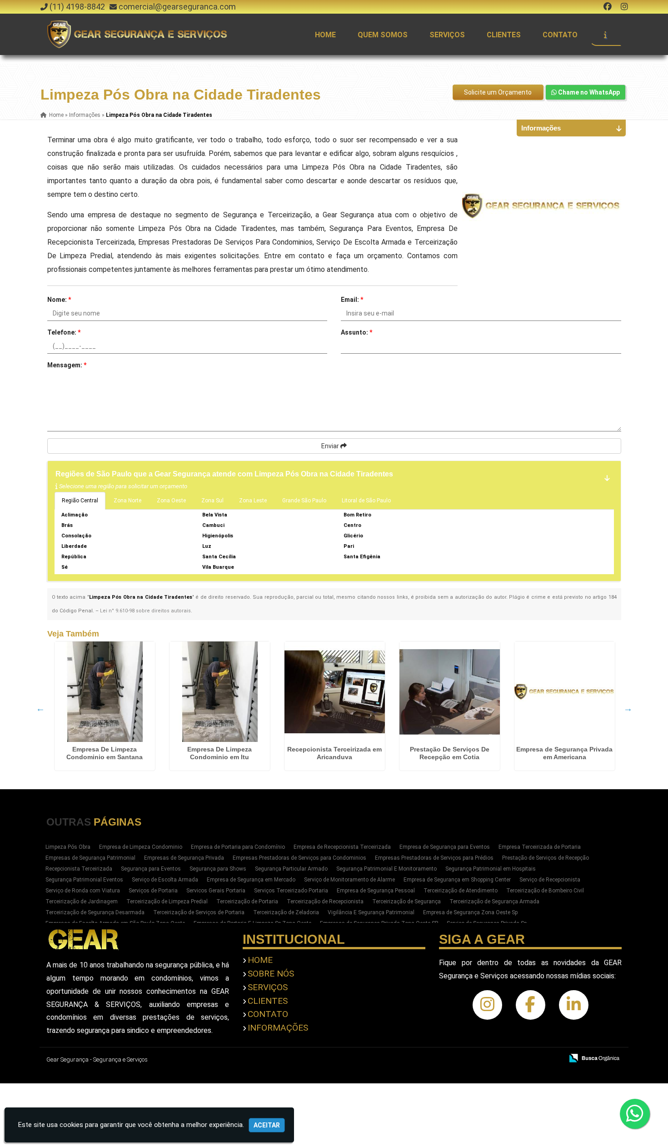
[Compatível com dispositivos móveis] (552, 1059)
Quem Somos (383, 34)
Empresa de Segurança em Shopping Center (457, 880)
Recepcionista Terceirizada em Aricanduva (334, 753)
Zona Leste (253, 500)
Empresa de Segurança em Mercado (251, 880)
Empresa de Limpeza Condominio (140, 847)
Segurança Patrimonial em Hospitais (490, 869)
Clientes (504, 34)
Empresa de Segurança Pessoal (376, 890)
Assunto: (356, 332)
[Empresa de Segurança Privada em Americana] (564, 691)
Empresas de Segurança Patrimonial (90, 858)
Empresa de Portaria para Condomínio (238, 847)
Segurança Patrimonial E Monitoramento (386, 869)
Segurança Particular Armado (291, 869)
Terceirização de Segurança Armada (494, 901)
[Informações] (605, 34)
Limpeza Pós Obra (67, 847)
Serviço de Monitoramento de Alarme (349, 880)
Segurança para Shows (217, 869)
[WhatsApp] (637, 1113)
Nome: (59, 299)
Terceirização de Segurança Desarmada (95, 912)
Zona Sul (212, 500)
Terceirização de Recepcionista (325, 901)
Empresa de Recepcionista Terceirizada (342, 847)
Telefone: (63, 332)
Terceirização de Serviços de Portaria (198, 912)
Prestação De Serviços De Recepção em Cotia (449, 753)
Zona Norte (127, 500)
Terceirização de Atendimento (461, 890)
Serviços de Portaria (153, 890)
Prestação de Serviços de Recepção (545, 858)
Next (628, 708)
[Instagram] (624, 6)
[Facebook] (607, 6)
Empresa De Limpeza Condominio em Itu (219, 753)
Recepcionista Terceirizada (78, 869)
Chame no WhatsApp (588, 92)
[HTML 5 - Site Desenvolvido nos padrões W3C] (489, 1059)
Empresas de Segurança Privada (184, 858)
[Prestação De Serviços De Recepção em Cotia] (449, 691)
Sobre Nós (271, 973)
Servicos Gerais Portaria (215, 890)
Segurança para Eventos (151, 869)
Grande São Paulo (304, 500)
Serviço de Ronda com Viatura (82, 890)
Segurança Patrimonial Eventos (84, 880)
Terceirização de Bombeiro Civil (545, 890)
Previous (40, 708)
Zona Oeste (171, 500)
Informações (278, 1027)
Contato (560, 34)
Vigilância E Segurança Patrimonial (371, 912)
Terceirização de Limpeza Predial (167, 901)
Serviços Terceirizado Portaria (291, 890)
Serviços (447, 34)
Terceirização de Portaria (247, 901)
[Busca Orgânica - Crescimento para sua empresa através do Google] (594, 1057)
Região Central (80, 500)
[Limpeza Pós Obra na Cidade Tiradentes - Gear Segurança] (138, 34)
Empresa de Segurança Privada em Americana (564, 753)
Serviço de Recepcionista (549, 880)
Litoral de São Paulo (366, 500)
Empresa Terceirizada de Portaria (540, 847)
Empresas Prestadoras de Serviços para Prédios (434, 858)
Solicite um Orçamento (498, 92)
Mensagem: (66, 365)
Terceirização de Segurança (406, 901)
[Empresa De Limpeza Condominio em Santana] (105, 691)
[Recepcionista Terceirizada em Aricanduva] (334, 691)
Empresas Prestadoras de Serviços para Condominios (299, 858)
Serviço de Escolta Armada (165, 880)
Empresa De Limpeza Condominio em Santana (104, 753)
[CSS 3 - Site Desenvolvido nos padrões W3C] (521, 1059)
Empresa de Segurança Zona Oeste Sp (470, 912)
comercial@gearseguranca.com (177, 6)
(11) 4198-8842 (77, 6)
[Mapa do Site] (465, 1059)
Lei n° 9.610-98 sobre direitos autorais (145, 611)
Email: (352, 299)
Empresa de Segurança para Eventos (444, 847)
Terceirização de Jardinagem (81, 901)
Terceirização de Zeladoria (286, 912)
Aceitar (267, 1125)
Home (325, 34)
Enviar (330, 446)
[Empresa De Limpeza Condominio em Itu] (219, 691)
